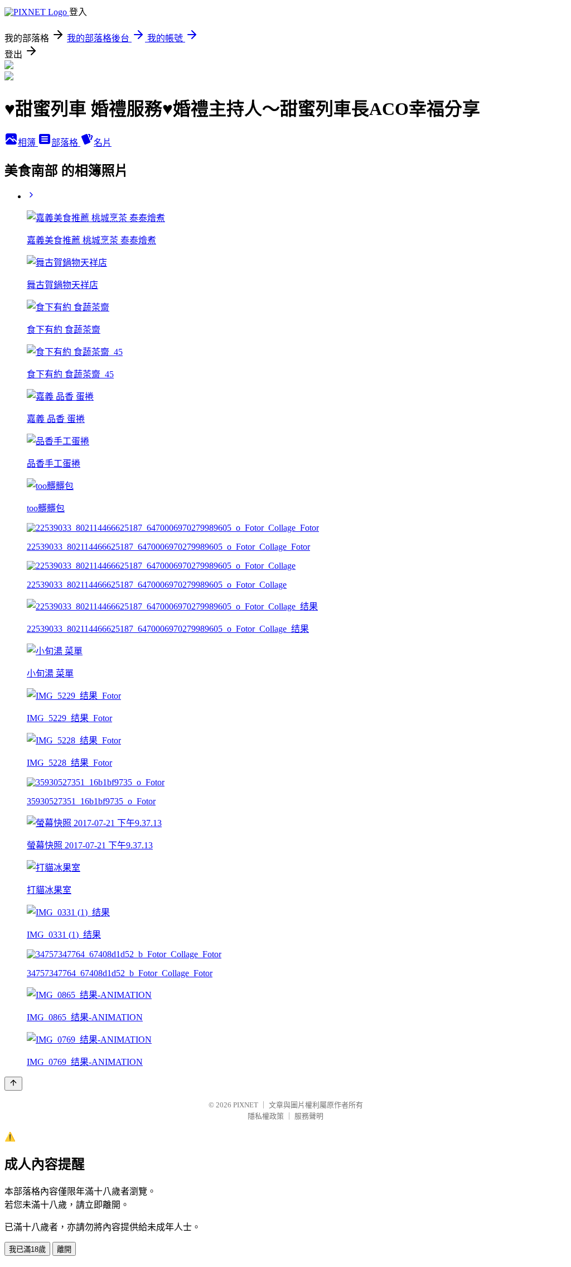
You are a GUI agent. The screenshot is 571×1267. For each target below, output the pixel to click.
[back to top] (13, 1084)
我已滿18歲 (27, 1249)
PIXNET (245, 1105)
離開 (64, 1249)
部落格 (65, 142)
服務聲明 (308, 1116)
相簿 (28, 142)
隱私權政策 (266, 1116)
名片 (103, 142)
